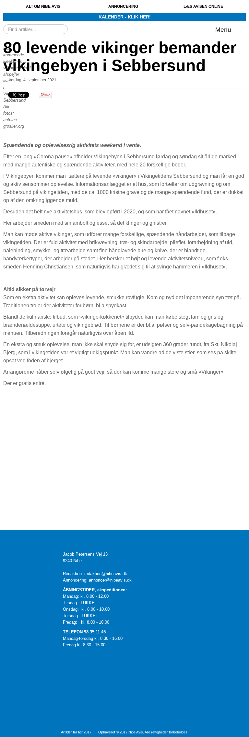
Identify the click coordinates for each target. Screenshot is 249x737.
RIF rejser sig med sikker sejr (148, 505)
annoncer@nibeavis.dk (110, 580)
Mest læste (34, 442)
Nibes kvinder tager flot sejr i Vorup (156, 455)
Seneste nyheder (67, 442)
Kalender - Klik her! (125, 16)
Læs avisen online (203, 6)
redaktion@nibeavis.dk (105, 573)
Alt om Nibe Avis (43, 6)
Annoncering (123, 6)
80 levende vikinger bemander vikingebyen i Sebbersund (119, 56)
